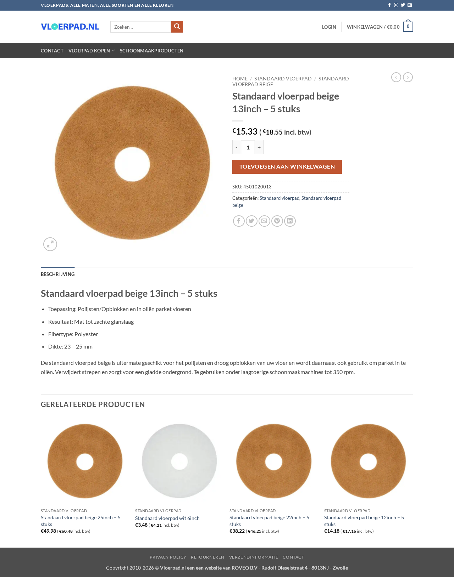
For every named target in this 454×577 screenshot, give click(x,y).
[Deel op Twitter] (252, 221)
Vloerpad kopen (89, 50)
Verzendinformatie (253, 557)
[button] (329, 27)
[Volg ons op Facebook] (389, 5)
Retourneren (208, 557)
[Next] (411, 482)
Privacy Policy (168, 557)
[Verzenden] (177, 27)
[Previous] (41, 482)
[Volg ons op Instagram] (396, 5)
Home (240, 78)
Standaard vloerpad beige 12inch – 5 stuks (364, 520)
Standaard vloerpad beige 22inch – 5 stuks (269, 520)
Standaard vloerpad (283, 78)
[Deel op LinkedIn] (290, 221)
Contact (52, 50)
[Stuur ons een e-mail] (410, 5)
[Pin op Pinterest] (277, 221)
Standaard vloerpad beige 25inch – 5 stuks (81, 520)
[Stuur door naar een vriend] (264, 221)
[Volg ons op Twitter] (403, 5)
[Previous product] (408, 77)
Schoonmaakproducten (152, 50)
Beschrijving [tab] (57, 274)
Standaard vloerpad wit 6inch (167, 518)
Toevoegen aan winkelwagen (287, 166)
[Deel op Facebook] (239, 221)
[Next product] (396, 77)
